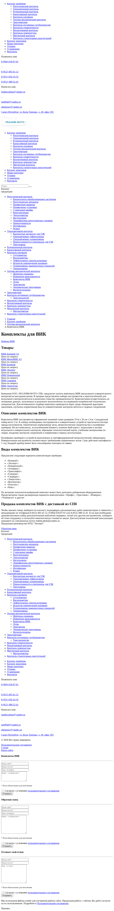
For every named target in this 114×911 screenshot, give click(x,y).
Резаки (16, 228)
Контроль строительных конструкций (32, 38)
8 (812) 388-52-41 (9, 82)
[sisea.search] (30, 186)
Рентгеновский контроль (25, 6)
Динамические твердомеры (27, 287)
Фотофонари (19, 226)
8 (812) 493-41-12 (9, 71)
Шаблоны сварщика (23, 274)
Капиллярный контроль (25, 14)
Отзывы (11, 46)
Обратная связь (9, 528)
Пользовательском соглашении (52, 903)
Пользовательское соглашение (16, 745)
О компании (13, 49)
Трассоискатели (21, 298)
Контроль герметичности (26, 27)
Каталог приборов (16, 3)
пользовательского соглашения (43, 791)
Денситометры (20, 215)
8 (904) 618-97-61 (9, 61)
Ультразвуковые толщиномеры (28, 239)
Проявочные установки (25, 207)
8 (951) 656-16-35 (9, 76)
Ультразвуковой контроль (26, 9)
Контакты (12, 51)
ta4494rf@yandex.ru (11, 102)
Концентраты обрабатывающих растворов (34, 199)
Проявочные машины (24, 204)
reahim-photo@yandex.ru (13, 92)
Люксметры (19, 284)
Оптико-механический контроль (29, 19)
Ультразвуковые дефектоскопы (28, 236)
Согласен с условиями (32, 791)
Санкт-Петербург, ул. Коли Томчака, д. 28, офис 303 (27, 112)
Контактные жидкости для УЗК (29, 234)
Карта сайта (7, 750)
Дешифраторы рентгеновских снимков (33, 220)
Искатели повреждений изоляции (30, 263)
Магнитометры (20, 311)
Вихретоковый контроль (25, 30)
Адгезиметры (20, 255)
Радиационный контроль (25, 11)
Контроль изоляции (23, 17)
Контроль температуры (25, 33)
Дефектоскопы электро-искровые (30, 260)
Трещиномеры (20, 268)
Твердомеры (19, 244)
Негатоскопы (19, 218)
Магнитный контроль (24, 35)
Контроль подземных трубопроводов (32, 25)
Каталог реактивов (16, 41)
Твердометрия (20, 22)
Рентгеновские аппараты (25, 202)
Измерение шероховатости (26, 276)
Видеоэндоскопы (21, 290)
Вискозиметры (20, 258)
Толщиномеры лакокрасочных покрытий (34, 266)
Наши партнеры (15, 43)
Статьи (4, 747)
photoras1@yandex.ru (11, 107)
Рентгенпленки (21, 212)
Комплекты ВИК (21, 279)
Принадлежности (22, 223)
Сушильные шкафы (23, 210)
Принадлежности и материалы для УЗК (33, 242)
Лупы (16, 282)
